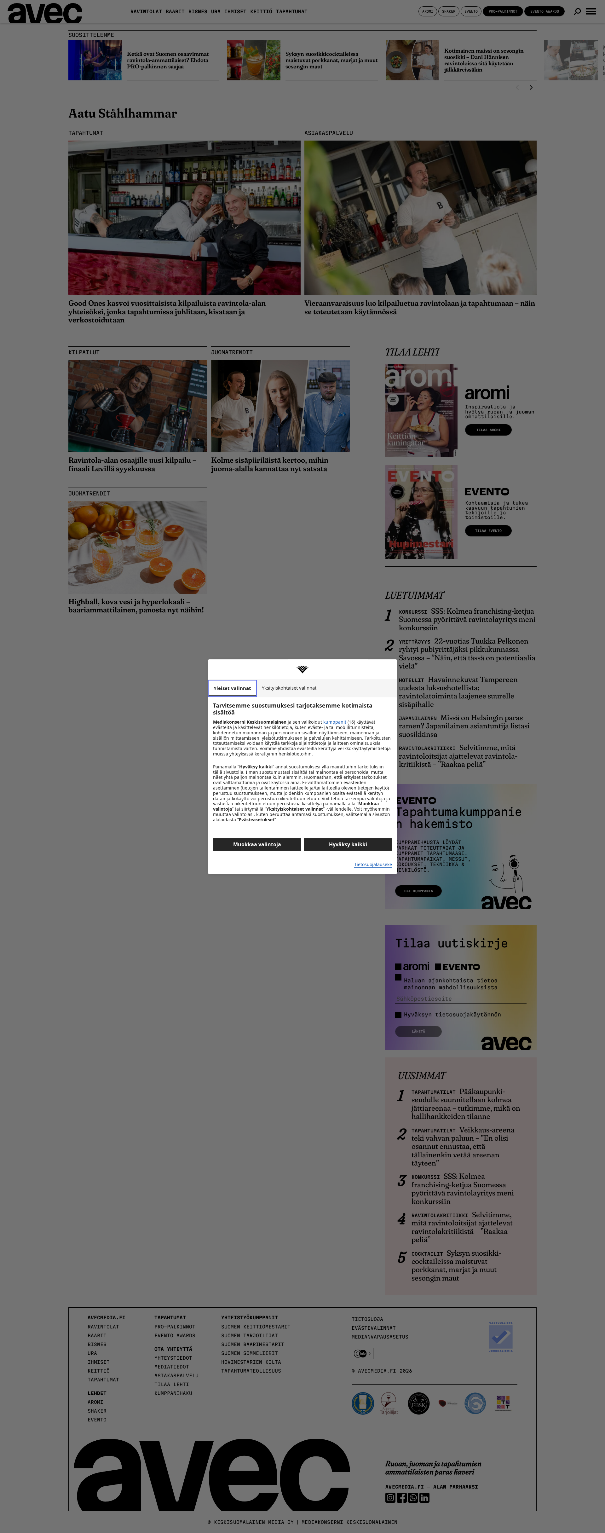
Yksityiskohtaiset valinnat (289, 688)
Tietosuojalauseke (373, 864)
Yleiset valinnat (232, 688)
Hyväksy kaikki (348, 844)
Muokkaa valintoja (257, 844)
